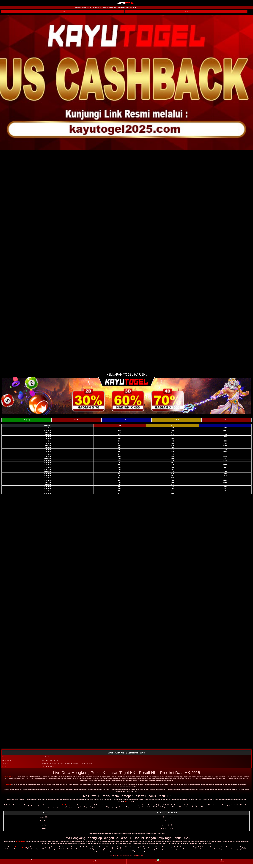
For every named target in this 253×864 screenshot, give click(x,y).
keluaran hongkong (20, 847)
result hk (127, 801)
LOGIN (186, 11)
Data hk (8, 784)
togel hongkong (20, 841)
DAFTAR (62, 11)
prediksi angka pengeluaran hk (67, 805)
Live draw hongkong (10, 776)
